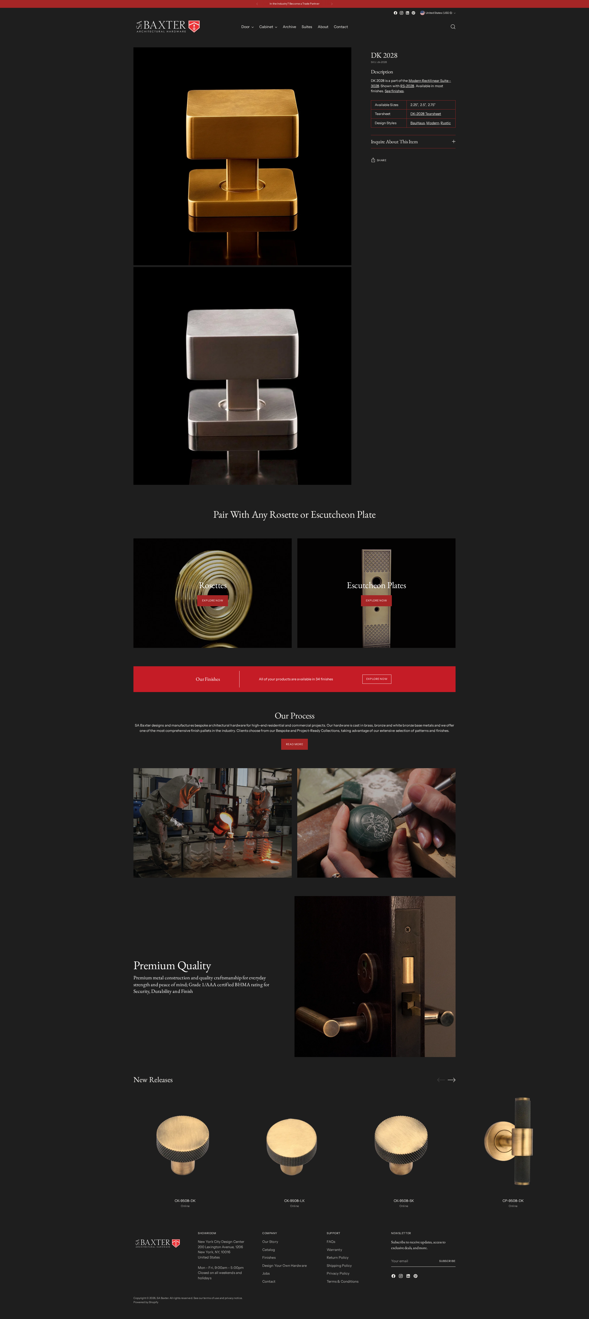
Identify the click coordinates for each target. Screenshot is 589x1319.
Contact (269, 1281)
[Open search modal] (453, 26)
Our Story (270, 1241)
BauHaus (417, 123)
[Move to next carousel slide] (452, 1080)
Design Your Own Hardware (284, 1265)
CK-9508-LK (294, 1200)
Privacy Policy (338, 1273)
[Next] (332, 4)
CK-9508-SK (404, 1200)
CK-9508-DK (185, 1200)
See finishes (394, 91)
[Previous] (257, 4)
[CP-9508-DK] (513, 1143)
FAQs (331, 1241)
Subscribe (447, 1261)
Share (382, 160)
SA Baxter (162, 1298)
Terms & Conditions (342, 1281)
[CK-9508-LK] (294, 1143)
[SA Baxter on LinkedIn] (407, 13)
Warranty (334, 1249)
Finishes (269, 1257)
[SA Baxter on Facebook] (395, 13)
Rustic (446, 123)
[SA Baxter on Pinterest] (413, 13)
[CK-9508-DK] (185, 1143)
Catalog (268, 1249)
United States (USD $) (439, 12)
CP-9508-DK (513, 1200)
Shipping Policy (339, 1265)
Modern (432, 123)
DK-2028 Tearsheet (425, 114)
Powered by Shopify (145, 1302)
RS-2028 (407, 86)
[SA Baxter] (167, 27)
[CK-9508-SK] (404, 1143)
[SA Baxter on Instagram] (401, 13)
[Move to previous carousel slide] (441, 1080)
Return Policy (338, 1257)
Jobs (266, 1273)
